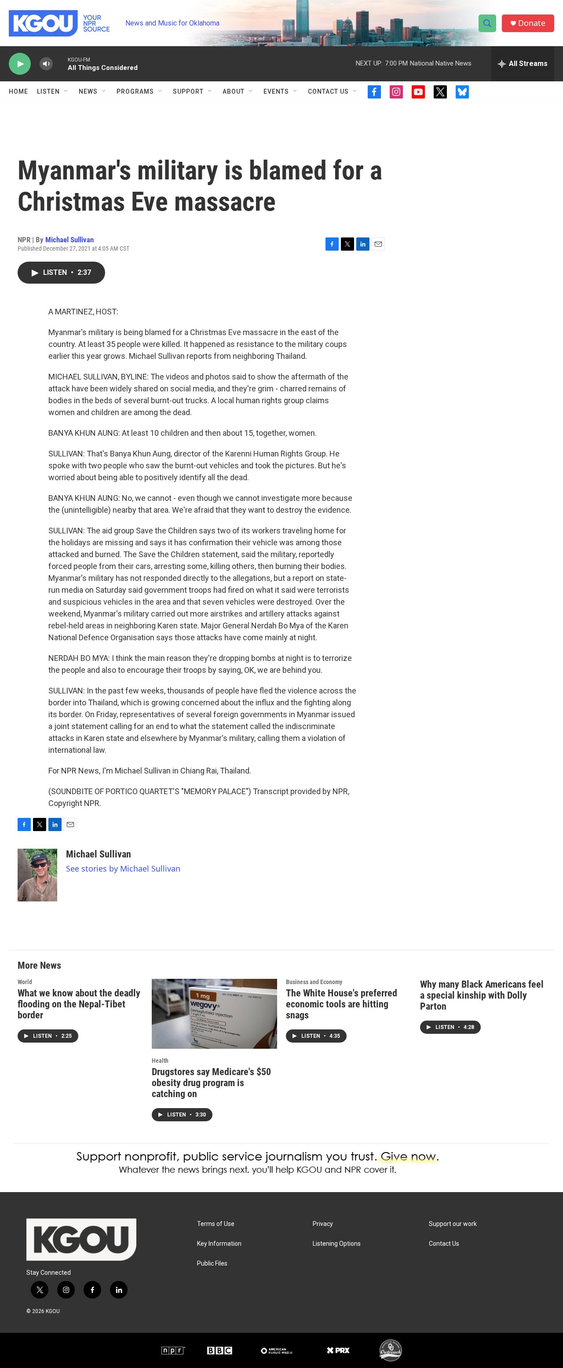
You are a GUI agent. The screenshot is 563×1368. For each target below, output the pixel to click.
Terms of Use (215, 1224)
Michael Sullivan (69, 239)
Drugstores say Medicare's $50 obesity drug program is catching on (211, 1082)
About (234, 91)
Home (18, 91)
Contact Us (328, 91)
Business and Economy (314, 981)
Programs (135, 91)
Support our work (453, 1224)
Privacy (323, 1224)
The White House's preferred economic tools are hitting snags (341, 1004)
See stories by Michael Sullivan (123, 868)
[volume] (46, 64)
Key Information (219, 1243)
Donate (531, 23)
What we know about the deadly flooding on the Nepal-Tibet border (79, 1004)
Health (160, 1060)
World (25, 981)
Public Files (212, 1263)
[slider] (60, 63)
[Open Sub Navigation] (66, 91)
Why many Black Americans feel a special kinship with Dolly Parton (482, 995)
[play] (20, 64)
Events (276, 91)
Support (188, 91)
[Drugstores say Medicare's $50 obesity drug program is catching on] (214, 1014)
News (88, 91)
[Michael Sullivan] (37, 875)
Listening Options (337, 1243)
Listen (48, 91)
